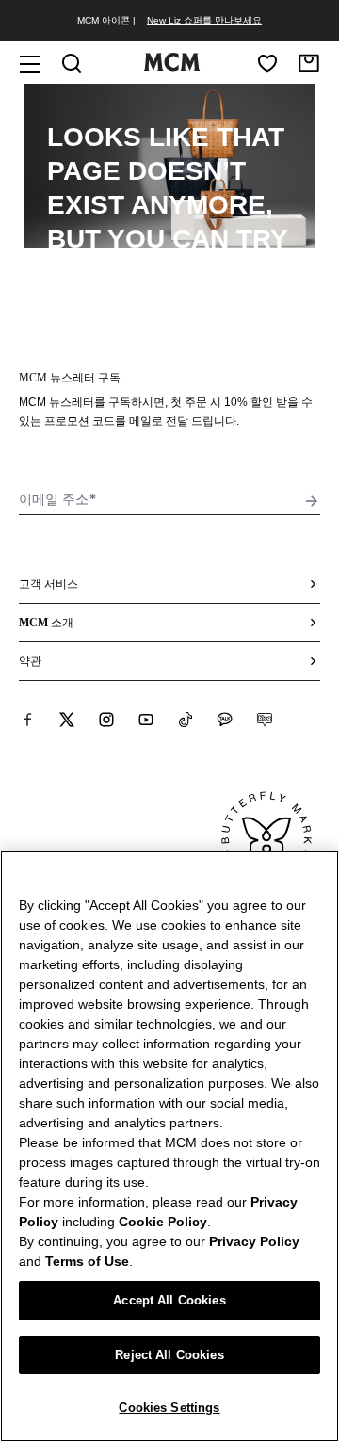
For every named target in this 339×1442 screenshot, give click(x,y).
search (168, 272)
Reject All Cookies (169, 1355)
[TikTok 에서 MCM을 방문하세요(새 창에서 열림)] (185, 719)
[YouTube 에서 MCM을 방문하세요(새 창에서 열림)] (145, 719)
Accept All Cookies (169, 1300)
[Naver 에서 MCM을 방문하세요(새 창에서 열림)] (264, 719)
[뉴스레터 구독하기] (311, 501)
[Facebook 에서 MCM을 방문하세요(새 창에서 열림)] (27, 719)
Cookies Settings (169, 1408)
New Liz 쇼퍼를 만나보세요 (204, 20)
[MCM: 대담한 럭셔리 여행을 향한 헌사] (171, 66)
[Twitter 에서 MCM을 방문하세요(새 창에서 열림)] (66, 719)
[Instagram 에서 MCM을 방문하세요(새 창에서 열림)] (106, 719)
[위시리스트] (267, 63)
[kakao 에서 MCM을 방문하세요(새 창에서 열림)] (225, 719)
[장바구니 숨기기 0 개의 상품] (309, 63)
